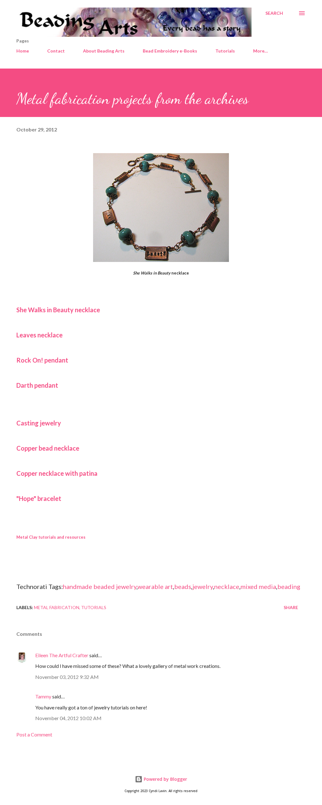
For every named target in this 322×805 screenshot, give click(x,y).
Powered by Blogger (164, 779)
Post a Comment (34, 734)
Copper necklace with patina (56, 473)
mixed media (258, 586)
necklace (226, 586)
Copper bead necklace (47, 448)
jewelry (202, 586)
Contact (56, 50)
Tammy (43, 696)
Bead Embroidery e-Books (170, 50)
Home (22, 50)
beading (288, 586)
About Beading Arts (104, 50)
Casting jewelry (38, 423)
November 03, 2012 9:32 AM (67, 677)
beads (182, 586)
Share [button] (291, 607)
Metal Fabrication (56, 607)
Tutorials (225, 50)
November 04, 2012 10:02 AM (68, 718)
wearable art (155, 586)
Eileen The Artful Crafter (61, 655)
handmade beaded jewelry (99, 586)
